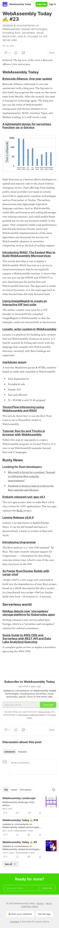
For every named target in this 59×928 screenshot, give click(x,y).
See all (8, 864)
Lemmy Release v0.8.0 (18, 517)
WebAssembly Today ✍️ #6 (19, 842)
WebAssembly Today (24, 831)
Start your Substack (21, 914)
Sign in (52, 4)
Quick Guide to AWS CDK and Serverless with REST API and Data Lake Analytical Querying (26, 638)
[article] (29, 805)
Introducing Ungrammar (19, 542)
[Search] (54, 790)
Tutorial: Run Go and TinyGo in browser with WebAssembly (23, 432)
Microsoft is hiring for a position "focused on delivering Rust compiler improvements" (31, 476)
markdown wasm (14, 362)
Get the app (44, 914)
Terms (49, 903)
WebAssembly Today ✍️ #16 (20, 820)
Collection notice (29, 906)
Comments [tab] (9, 751)
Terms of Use (44, 711)
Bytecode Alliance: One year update (27, 79)
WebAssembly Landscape (19, 798)
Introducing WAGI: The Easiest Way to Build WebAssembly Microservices (28, 254)
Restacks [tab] (22, 751)
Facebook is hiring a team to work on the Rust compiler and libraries (31, 488)
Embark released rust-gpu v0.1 (23, 497)
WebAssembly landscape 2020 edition (18, 804)
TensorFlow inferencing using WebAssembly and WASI (23, 408)
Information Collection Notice (31, 714)
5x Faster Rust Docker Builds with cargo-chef (25, 572)
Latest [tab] (14, 789)
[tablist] (15, 752)
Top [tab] (6, 789)
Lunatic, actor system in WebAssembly (29, 329)
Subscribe (41, 4)
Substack (14, 921)
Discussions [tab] (25, 789)
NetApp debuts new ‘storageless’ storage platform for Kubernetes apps (28, 612)
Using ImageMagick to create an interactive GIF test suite (24, 302)
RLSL (19, 511)
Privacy (40, 903)
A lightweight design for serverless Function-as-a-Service (26, 125)
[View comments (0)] (16, 53)
